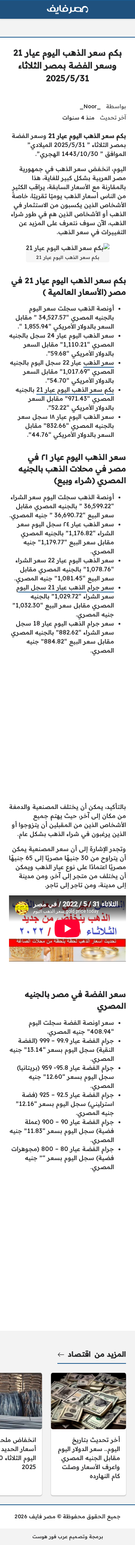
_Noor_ (90, 106)
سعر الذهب (98, 362)
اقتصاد (79, 1354)
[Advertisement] (67, 728)
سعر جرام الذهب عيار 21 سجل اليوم (65, 587)
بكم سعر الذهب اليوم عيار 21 (75, 389)
